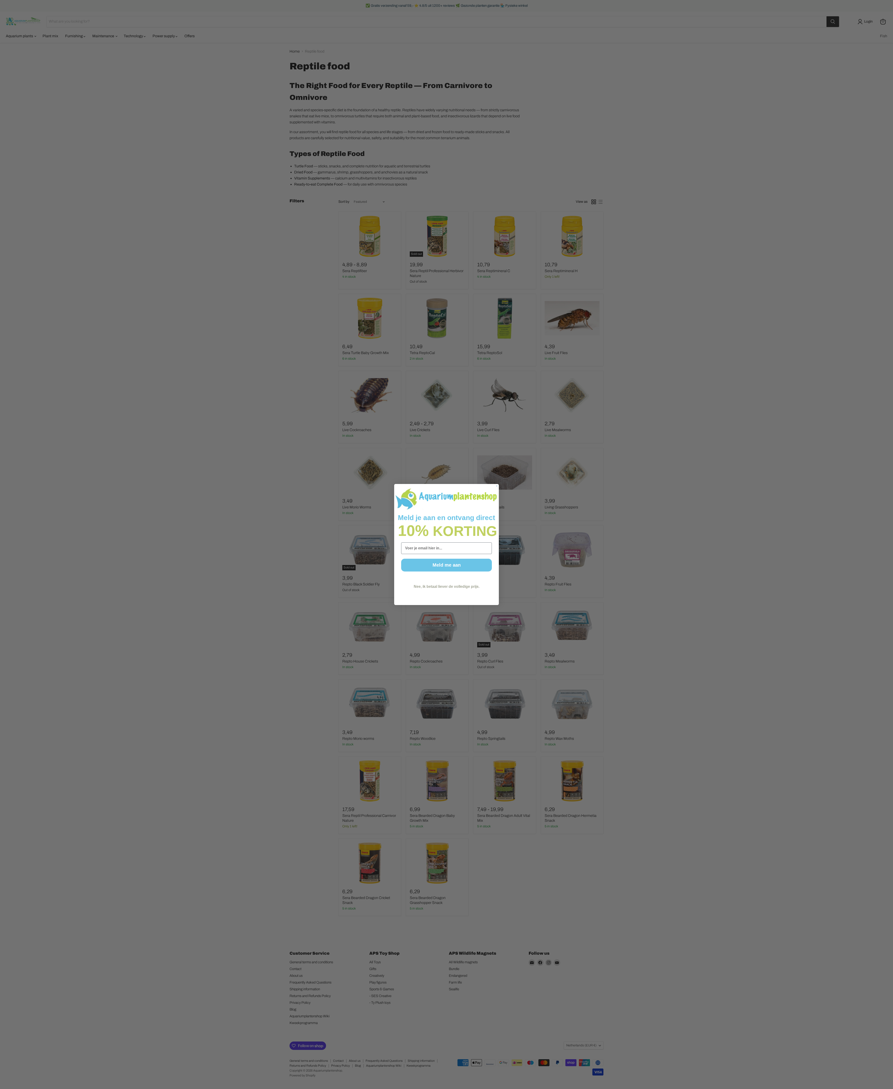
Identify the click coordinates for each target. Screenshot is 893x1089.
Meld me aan (447, 565)
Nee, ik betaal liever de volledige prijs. (447, 586)
